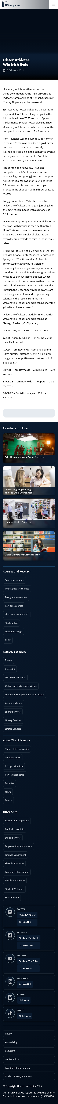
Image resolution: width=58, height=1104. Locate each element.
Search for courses (14, 580)
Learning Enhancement (16, 871)
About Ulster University (17, 749)
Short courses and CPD (15, 613)
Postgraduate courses (15, 596)
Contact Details (12, 757)
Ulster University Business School (22, 554)
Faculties (9, 783)
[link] (29, 448)
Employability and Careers (17, 845)
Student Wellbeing (13, 888)
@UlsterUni (24, 921)
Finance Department (14, 853)
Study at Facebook (29, 938)
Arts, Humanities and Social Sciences (24, 457)
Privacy (8, 1033)
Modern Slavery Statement (18, 1076)
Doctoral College (12, 630)
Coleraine (9, 667)
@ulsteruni (24, 1015)
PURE (8, 640)
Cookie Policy (12, 1059)
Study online (10, 622)
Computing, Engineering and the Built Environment (19, 491)
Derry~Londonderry (14, 676)
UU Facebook (26, 945)
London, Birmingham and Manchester (24, 694)
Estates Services (12, 727)
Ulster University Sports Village (21, 686)
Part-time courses (13, 604)
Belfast (7, 659)
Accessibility (11, 1042)
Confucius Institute (13, 828)
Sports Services (12, 710)
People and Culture (14, 879)
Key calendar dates (14, 774)
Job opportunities (14, 766)
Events (7, 799)
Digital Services (12, 836)
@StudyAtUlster (27, 915)
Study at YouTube (28, 961)
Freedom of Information (17, 1068)
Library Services (12, 719)
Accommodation (12, 702)
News (7, 790)
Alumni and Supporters (16, 819)
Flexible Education (13, 862)
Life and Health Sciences (18, 522)
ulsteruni (24, 1000)
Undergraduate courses (16, 587)
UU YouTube (25, 968)
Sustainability (11, 896)
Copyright (10, 1050)
